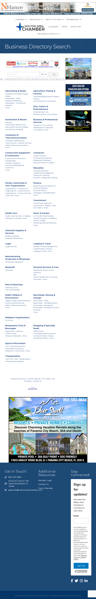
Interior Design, (39, 220)
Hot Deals (46, 379)
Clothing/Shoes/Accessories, (44, 333)
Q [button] (42, 79)
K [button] (28, 79)
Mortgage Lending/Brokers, (44, 193)
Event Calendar (45, 488)
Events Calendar (34, 379)
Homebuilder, (10, 161)
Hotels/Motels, (39, 249)
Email (76, 516)
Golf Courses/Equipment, (15, 346)
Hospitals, (27, 216)
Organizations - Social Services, (17, 191)
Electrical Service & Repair (43, 163)
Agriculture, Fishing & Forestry (44, 92)
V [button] (54, 79)
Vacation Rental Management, (45, 246)
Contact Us (37, 381)
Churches (9, 320)
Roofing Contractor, (13, 163)
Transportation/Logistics (14, 361)
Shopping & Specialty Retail (44, 326)
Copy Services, (11, 143)
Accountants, (47, 125)
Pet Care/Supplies (12, 290)
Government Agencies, (42, 203)
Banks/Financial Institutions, (44, 186)
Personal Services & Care (46, 267)
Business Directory (18, 379)
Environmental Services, (14, 303)
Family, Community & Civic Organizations (16, 184)
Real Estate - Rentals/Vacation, (45, 303)
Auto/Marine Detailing (14, 129)
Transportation (12, 356)
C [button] (10, 79)
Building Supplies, (12, 236)
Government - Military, (42, 205)
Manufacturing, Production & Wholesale (17, 257)
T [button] (49, 79)
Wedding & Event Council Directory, (43, 271)
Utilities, (8, 301)
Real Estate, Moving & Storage (44, 296)
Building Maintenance (14, 238)
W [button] (57, 79)
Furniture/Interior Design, (43, 336)
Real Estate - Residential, (43, 305)
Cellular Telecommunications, (16, 145)
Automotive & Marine (16, 119)
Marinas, (8, 122)
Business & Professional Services (45, 120)
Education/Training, (41, 171)
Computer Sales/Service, (15, 141)
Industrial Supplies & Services (15, 231)
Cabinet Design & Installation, (45, 218)
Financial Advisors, (40, 188)
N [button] (35, 79)
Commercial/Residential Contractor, (14, 166)
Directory (76, 27)
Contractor (38, 153)
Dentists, (18, 218)
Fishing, (36, 99)
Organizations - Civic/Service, (16, 188)
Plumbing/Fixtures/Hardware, (45, 223)
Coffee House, (11, 333)
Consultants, (38, 130)
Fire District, (38, 208)
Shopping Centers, (40, 338)
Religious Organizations (17, 317)
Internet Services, (25, 143)
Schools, (36, 178)
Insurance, (37, 125)
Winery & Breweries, (13, 336)
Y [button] (61, 79)
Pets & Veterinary (14, 285)
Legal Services (11, 246)
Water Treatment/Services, (15, 305)
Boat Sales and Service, (14, 349)
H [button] (21, 79)
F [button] (17, 79)
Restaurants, (10, 331)
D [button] (12, 79)
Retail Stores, (38, 331)
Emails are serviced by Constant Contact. (80, 557)
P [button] (40, 79)
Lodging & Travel (42, 244)
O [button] (37, 79)
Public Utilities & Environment (13, 296)
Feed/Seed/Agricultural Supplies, (46, 96)
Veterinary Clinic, (11, 287)
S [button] (47, 79)
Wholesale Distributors (14, 262)
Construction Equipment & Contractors (17, 154)
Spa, (35, 275)
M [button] (32, 79)
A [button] (5, 79)
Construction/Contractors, (15, 158)
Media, (8, 96)
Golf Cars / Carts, (11, 359)
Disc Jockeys (52, 114)
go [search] (54, 74)
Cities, (54, 205)
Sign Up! (81, 566)
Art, (47, 112)
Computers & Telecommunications (16, 136)
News (64, 27)
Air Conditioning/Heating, (43, 216)
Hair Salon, (37, 279)
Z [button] (64, 79)
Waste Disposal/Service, (21, 301)
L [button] (30, 79)
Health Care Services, (13, 216)
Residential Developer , (42, 160)
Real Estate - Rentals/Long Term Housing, (46, 309)
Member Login (45, 480)
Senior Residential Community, (45, 277)
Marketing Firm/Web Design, (16, 94)
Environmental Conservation (44, 101)
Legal (8, 244)
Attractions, (9, 351)
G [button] (19, 79)
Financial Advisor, (40, 190)
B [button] (7, 79)
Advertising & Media (15, 91)
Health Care (11, 213)
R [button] (45, 79)
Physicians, (9, 218)
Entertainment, (39, 112)
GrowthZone (76, 596)
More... (8, 108)
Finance (37, 183)
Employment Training (49, 178)
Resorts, (49, 249)
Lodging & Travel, (40, 251)
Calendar (53, 27)
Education (38, 168)
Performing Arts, (39, 114)
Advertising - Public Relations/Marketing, (13, 99)
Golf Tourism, (20, 351)
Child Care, (9, 195)
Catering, (19, 331)
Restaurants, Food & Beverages (15, 326)
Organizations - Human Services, (18, 193)
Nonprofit (10, 267)
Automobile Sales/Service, (15, 125)
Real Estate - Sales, (41, 301)
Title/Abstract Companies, (43, 127)
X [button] (59, 79)
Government (39, 200)
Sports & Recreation (15, 343)
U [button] (52, 79)
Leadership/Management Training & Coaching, (43, 174)
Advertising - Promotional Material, (15, 104)
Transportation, (25, 359)
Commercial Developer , (43, 158)
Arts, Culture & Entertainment (40, 107)
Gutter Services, (39, 156)
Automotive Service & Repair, (16, 127)
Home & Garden (41, 213)
